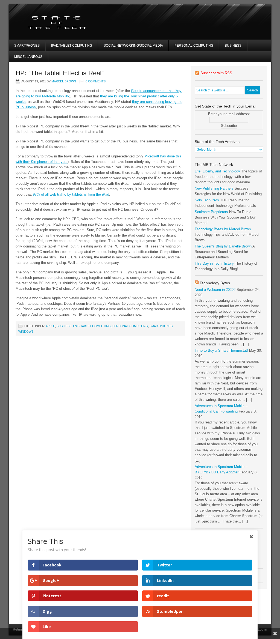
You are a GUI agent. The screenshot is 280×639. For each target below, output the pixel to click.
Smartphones (27, 45)
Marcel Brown (63, 81)
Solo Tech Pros (207, 200)
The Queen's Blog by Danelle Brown (223, 246)
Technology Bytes (215, 283)
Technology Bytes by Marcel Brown (223, 229)
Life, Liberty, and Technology (217, 171)
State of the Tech (74, 22)
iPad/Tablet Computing (71, 45)
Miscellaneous (28, 57)
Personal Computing (193, 45)
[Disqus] (100, 409)
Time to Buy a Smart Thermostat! (221, 350)
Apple (50, 326)
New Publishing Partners (214, 188)
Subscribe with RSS (216, 73)
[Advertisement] (212, 28)
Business (233, 45)
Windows (25, 331)
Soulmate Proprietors (211, 212)
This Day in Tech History (214, 263)
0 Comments (96, 81)
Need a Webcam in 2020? (215, 290)
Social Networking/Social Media (133, 45)
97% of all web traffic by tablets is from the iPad (71, 194)
